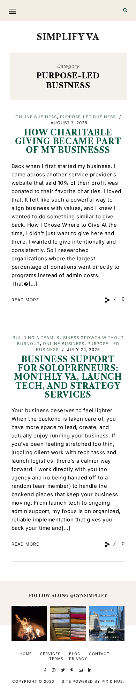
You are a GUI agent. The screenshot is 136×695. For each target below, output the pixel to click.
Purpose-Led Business (88, 116)
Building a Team (33, 337)
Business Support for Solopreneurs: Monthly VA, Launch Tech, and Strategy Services (68, 377)
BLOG (75, 654)
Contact (99, 654)
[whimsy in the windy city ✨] (68, 623)
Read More (25, 299)
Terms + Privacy (68, 659)
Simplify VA (68, 36)
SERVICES (50, 654)
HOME (26, 654)
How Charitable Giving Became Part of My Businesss (68, 141)
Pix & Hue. (112, 681)
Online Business (36, 116)
